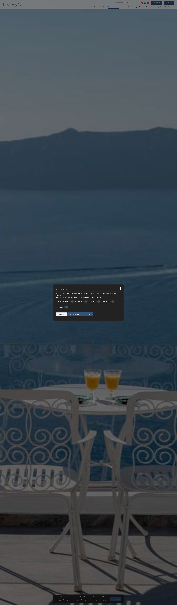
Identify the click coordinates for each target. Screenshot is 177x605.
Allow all (88, 314)
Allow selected (74, 314)
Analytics (60, 307)
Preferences (105, 301)
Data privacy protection (96, 297)
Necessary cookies (63, 301)
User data (92, 301)
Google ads (78, 301)
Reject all (61, 314)
